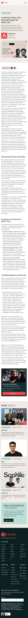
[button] (25, 2)
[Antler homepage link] (4, 2)
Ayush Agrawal (13, 78)
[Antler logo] (8, 535)
